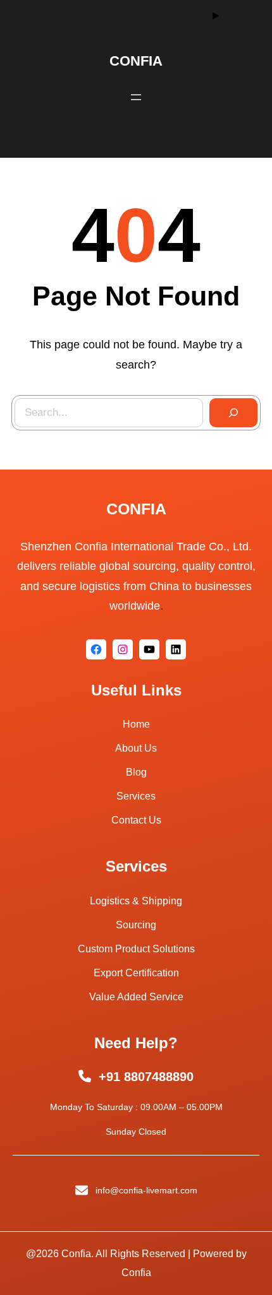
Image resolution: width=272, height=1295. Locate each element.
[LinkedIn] (176, 649)
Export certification (136, 972)
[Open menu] (136, 97)
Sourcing (136, 925)
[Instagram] (123, 649)
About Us (136, 748)
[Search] (233, 412)
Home (136, 724)
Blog (136, 772)
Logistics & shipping (136, 901)
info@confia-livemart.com (146, 1190)
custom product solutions (136, 948)
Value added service (136, 996)
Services (136, 796)
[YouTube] (149, 649)
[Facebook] (96, 649)
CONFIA (136, 61)
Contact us (136, 820)
